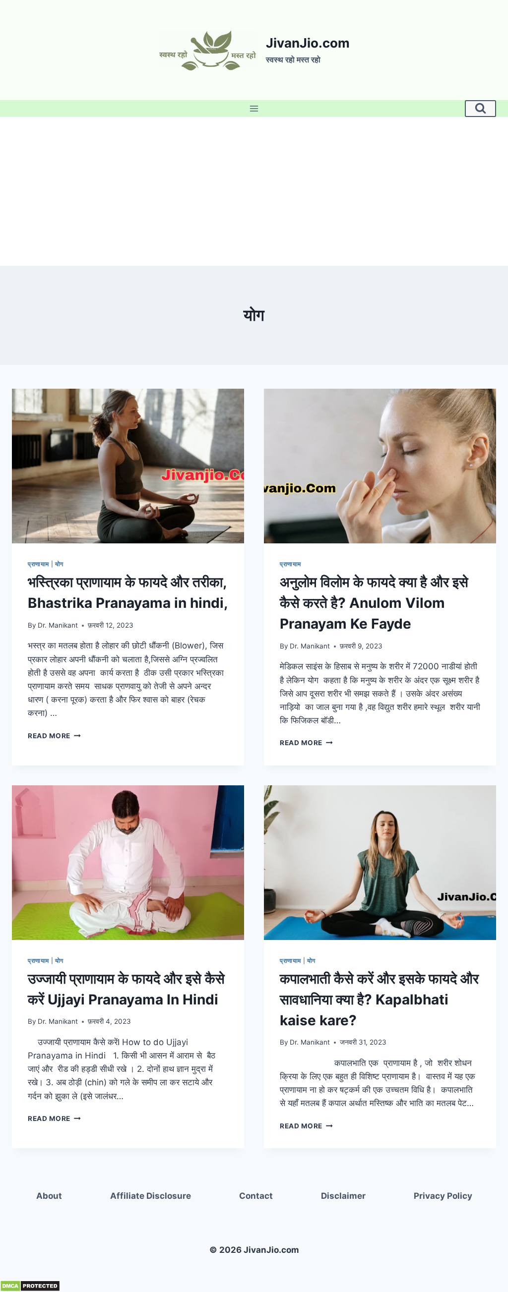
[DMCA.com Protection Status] (254, 1286)
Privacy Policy (443, 1196)
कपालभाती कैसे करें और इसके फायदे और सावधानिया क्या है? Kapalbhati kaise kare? (379, 999)
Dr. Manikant (58, 625)
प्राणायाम (38, 564)
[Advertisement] (254, 191)
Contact (256, 1196)
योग (59, 564)
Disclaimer (343, 1196)
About (49, 1196)
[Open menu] (254, 108)
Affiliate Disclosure (150, 1196)
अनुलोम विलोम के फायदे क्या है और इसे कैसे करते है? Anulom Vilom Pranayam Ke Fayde (374, 603)
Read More (54, 736)
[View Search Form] (480, 108)
